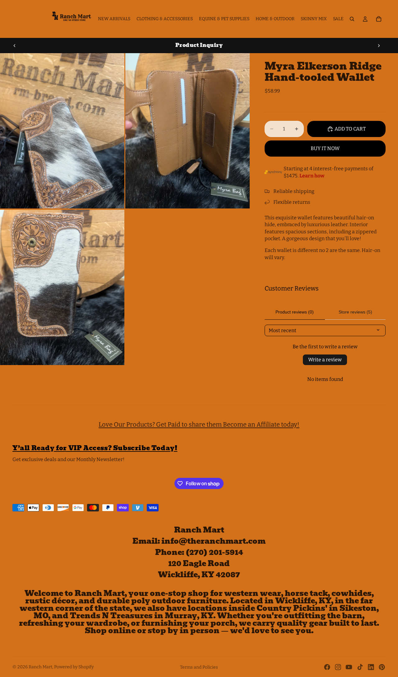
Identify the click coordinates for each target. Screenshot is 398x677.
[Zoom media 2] (187, 130)
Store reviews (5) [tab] (355, 311)
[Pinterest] (382, 667)
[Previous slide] (14, 45)
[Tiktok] (360, 667)
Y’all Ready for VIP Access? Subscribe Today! (94, 448)
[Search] (352, 19)
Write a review (325, 360)
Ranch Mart (40, 667)
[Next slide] (379, 45)
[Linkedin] (371, 667)
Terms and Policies (199, 667)
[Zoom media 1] (62, 130)
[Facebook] (327, 667)
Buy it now (325, 148)
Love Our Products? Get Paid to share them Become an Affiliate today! (199, 424)
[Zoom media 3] (62, 287)
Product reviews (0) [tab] (294, 311)
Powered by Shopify (74, 667)
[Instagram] (338, 667)
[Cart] (379, 19)
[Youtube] (349, 667)
